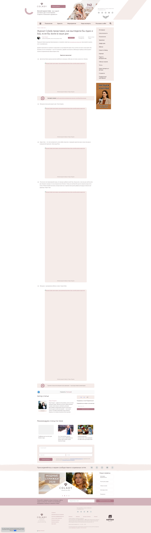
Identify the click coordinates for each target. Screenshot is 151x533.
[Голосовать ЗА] (81, 397)
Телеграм (68, 392)
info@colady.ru (73, 527)
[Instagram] (106, 13)
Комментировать (46, 459)
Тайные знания (103, 61)
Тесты (100, 65)
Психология (48, 23)
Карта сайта (53, 523)
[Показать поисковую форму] (110, 23)
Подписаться (71, 37)
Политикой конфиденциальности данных (106, 503)
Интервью (102, 30)
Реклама (95, 516)
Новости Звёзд (103, 50)
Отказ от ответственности (56, 518)
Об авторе (42, 410)
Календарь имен (104, 489)
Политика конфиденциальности (57, 516)
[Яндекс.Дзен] (112, 13)
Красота (59, 23)
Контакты (70, 516)
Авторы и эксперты (87, 516)
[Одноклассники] (102, 13)
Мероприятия (71, 23)
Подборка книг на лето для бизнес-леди (45, 437)
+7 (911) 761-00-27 (83, 527)
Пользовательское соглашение (57, 514)
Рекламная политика (55, 520)
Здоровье (102, 40)
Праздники (102, 494)
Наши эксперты (86, 23)
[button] (62, 495)
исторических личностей (75, 42)
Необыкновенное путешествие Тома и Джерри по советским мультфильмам (85, 438)
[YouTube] (109, 13)
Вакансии (78, 516)
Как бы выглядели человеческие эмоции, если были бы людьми (71, 98)
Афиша (101, 46)
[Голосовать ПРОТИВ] (84, 397)
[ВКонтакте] (99, 13)
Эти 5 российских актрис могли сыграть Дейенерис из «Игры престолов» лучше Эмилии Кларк (65, 438)
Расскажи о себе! (101, 23)
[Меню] (40, 23)
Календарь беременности (103, 477)
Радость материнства (102, 57)
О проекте (102, 73)
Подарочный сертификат (102, 77)
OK (15, 530)
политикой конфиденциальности (76, 458)
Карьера (101, 53)
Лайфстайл (102, 43)
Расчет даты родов (104, 481)
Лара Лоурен (45, 37)
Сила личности (103, 33)
